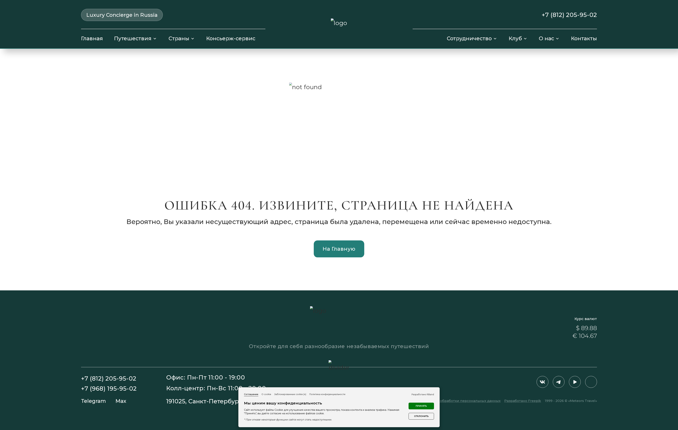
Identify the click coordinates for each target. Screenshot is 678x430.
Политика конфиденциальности (327, 394)
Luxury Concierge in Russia (121, 15)
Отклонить (421, 416)
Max (120, 401)
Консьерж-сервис (230, 38)
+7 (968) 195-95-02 (109, 388)
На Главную (339, 249)
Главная (92, 38)
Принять (421, 406)
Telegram (93, 401)
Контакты (584, 38)
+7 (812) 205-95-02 (569, 15)
